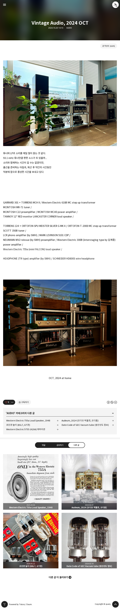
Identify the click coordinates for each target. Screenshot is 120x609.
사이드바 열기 (4, 4)
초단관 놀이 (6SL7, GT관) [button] (30, 540)
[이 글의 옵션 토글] (12, 402)
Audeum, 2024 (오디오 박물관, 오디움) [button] (89, 482)
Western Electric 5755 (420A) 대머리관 (25, 429)
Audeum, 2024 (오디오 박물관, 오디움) (80, 420)
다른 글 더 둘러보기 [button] (58, 577)
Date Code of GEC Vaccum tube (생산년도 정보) (85, 424)
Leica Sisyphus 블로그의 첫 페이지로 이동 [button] (60, 4)
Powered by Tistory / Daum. (20, 604)
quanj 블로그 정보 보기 (115, 4)
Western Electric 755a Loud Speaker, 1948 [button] (30, 482)
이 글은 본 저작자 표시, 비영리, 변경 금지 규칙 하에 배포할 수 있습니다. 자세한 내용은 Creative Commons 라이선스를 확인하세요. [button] (112, 402)
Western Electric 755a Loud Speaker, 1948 (28, 420)
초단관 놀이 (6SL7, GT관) (18, 424)
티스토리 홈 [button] (4, 604)
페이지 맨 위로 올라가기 (115, 604)
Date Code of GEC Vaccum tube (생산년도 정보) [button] (89, 540)
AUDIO (69, 28)
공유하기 (60, 445)
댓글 (43, 445)
